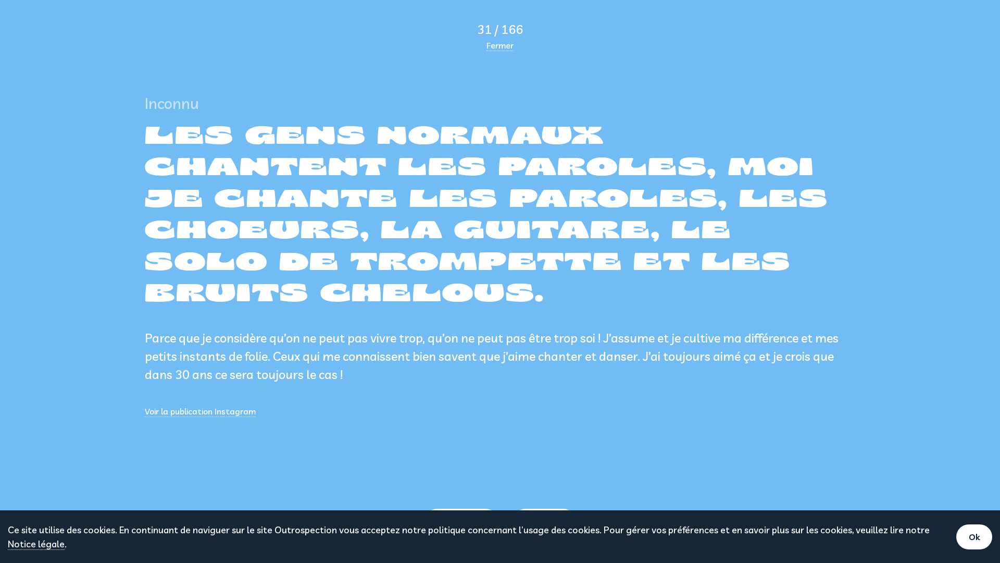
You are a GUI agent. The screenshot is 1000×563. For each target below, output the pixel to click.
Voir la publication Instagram (200, 411)
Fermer (500, 45)
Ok (974, 537)
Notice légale (36, 543)
